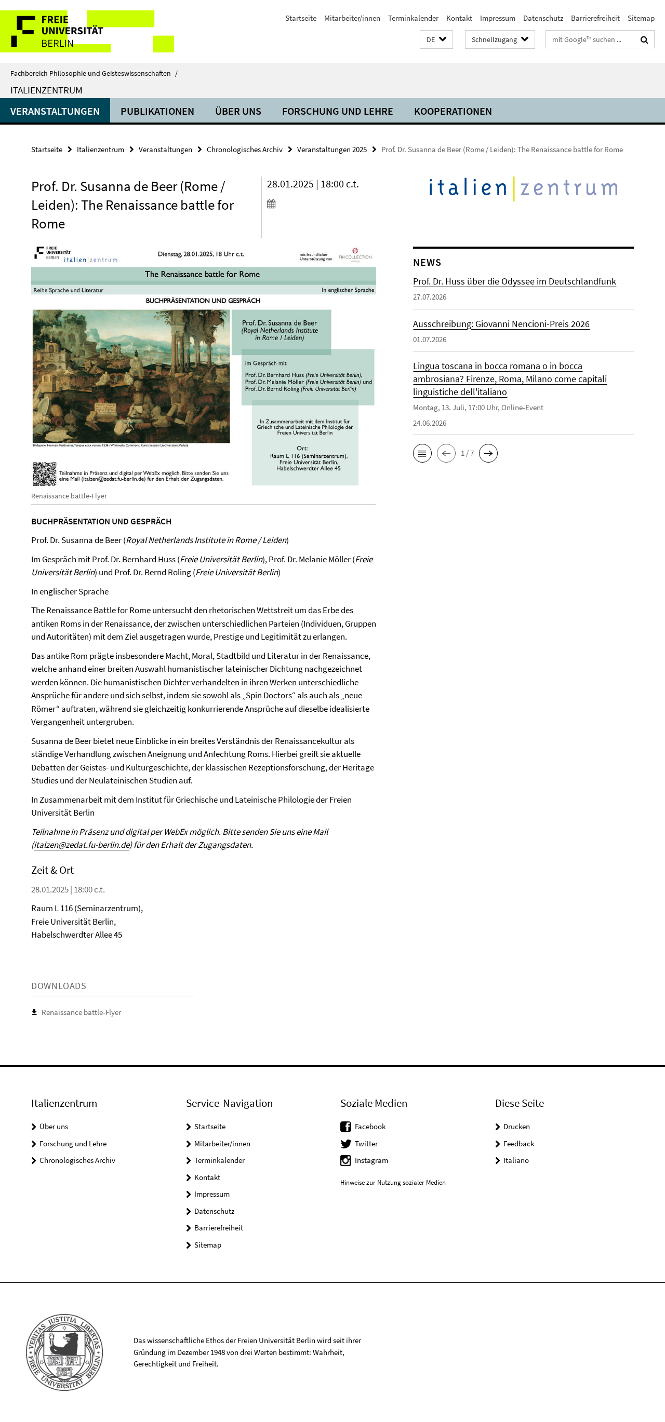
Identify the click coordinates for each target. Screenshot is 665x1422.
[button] (436, 39)
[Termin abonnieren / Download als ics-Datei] (321, 203)
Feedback (518, 1143)
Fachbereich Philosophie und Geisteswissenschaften (94, 73)
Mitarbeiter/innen (352, 18)
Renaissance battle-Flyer (81, 1012)
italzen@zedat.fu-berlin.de (81, 844)
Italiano (516, 1160)
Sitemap (641, 18)
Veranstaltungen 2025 (332, 149)
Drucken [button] (516, 1126)
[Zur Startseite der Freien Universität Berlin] (87, 31)
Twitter (366, 1143)
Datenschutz (543, 18)
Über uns (238, 110)
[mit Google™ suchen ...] (644, 39)
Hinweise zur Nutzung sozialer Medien (393, 1182)
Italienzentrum (46, 90)
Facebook (370, 1126)
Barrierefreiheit (595, 18)
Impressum (497, 18)
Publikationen (157, 110)
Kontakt (459, 18)
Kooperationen (453, 110)
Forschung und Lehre (337, 110)
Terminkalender (413, 18)
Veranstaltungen (55, 110)
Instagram (371, 1160)
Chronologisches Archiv (245, 149)
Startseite (300, 18)
